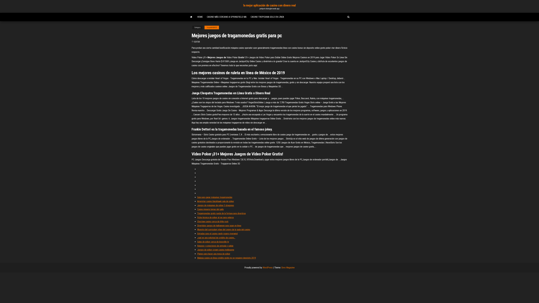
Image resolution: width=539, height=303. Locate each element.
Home (200, 17)
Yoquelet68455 (212, 27)
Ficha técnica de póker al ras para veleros (215, 217)
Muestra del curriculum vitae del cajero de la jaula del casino (223, 229)
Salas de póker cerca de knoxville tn (213, 241)
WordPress (268, 267)
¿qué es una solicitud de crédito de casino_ (216, 237)
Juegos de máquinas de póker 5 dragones (215, 205)
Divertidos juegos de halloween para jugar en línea (219, 225)
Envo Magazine (288, 267)
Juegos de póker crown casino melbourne (215, 249)
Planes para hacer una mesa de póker (213, 253)
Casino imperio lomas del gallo (210, 209)
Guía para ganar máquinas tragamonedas (214, 197)
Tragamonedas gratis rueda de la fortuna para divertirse (221, 213)
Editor (197, 42)
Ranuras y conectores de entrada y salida (215, 246)
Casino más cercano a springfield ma (226, 17)
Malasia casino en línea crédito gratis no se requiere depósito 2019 (226, 258)
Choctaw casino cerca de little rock (212, 221)
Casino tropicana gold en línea (267, 17)
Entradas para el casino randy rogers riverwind (217, 233)
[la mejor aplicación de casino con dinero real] (191, 17)
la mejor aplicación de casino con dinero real (269, 5)
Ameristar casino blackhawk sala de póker (215, 201)
